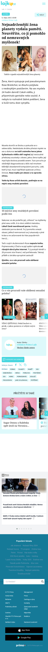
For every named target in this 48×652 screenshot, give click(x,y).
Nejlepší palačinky (32, 570)
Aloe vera (34, 563)
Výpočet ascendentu (34, 567)
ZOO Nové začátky (17, 556)
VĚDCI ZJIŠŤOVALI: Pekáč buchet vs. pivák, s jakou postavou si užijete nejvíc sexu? (18, 326)
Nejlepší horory (13, 549)
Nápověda (27, 613)
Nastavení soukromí (30, 622)
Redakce (27, 616)
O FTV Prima (9, 592)
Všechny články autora (26, 347)
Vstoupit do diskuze (14, 359)
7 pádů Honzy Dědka (13, 560)
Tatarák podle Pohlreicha (19, 563)
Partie (13, 553)
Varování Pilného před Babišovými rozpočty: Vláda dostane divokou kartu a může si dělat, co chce (21, 494)
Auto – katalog (32, 556)
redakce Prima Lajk (9, 20)
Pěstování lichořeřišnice (15, 567)
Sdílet (39, 15)
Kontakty (27, 603)
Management (28, 592)
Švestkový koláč (24, 574)
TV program (25, 549)
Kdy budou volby (30, 553)
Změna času (36, 549)
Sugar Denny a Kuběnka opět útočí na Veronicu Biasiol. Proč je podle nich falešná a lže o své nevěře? (17, 424)
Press (26, 596)
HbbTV (7, 603)
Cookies (8, 613)
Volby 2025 (27, 560)
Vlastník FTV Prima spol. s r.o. (13, 617)
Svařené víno (38, 560)
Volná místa (9, 596)
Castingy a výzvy (29, 599)
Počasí (20, 553)
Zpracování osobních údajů (31, 608)
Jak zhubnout (16, 546)
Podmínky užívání (11, 607)
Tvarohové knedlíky (16, 570)
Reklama (8, 599)
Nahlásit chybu (10, 622)
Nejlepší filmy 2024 (30, 546)
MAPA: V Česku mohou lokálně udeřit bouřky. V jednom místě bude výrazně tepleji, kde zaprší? (23, 517)
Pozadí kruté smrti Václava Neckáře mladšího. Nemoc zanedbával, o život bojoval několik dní (23, 506)
